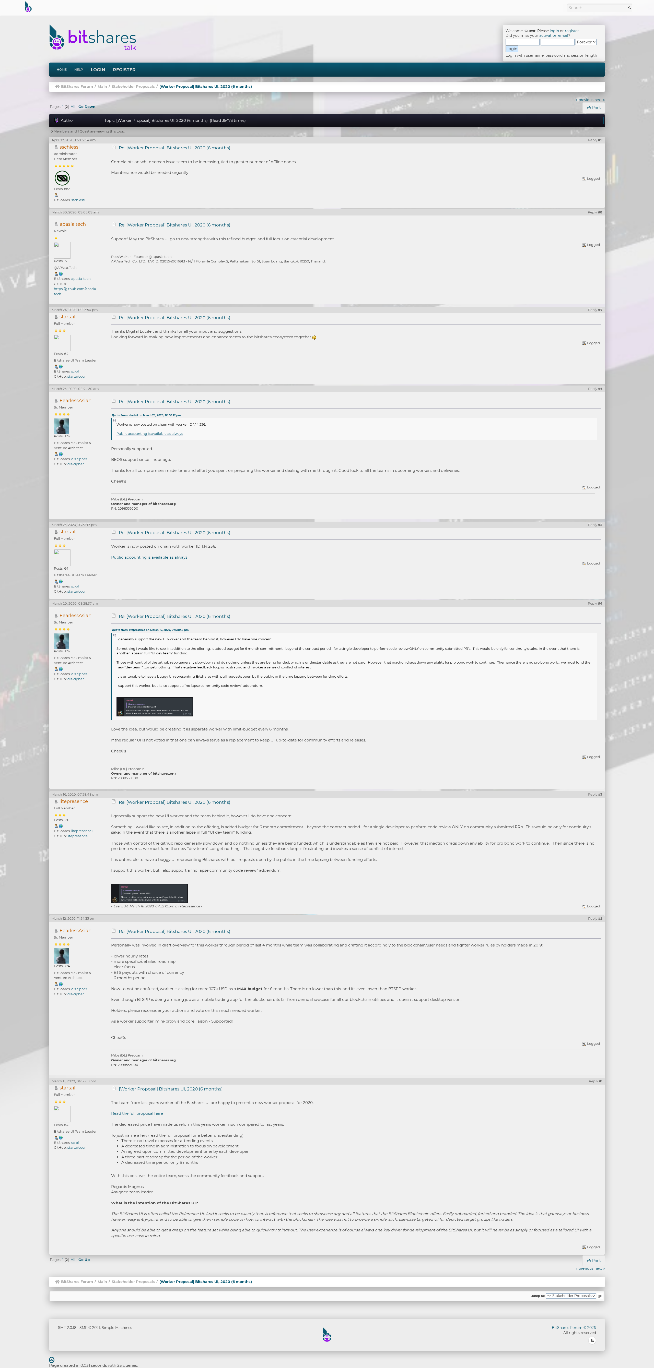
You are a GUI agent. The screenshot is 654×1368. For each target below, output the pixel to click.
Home (62, 69)
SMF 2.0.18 (67, 1327)
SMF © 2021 (89, 1327)
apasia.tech (73, 224)
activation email (553, 35)
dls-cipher (75, 464)
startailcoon (77, 376)
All (73, 107)
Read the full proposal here (137, 1113)
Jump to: (538, 1296)
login (554, 31)
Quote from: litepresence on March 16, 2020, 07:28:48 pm (150, 630)
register (572, 31)
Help (78, 69)
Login (98, 69)
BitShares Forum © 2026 (574, 1327)
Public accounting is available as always (149, 433)
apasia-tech (81, 279)
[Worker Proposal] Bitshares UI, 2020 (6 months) (171, 1088)
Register (124, 69)
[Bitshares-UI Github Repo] (61, 366)
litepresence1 (82, 831)
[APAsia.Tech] (61, 274)
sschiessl (70, 147)
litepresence (74, 801)
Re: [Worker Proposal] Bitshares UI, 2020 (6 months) (174, 147)
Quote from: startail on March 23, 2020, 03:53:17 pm (146, 415)
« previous (584, 100)
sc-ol (75, 371)
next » (599, 100)
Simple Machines (117, 1327)
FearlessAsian (75, 400)
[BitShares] (61, 454)
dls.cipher (79, 459)
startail (67, 317)
